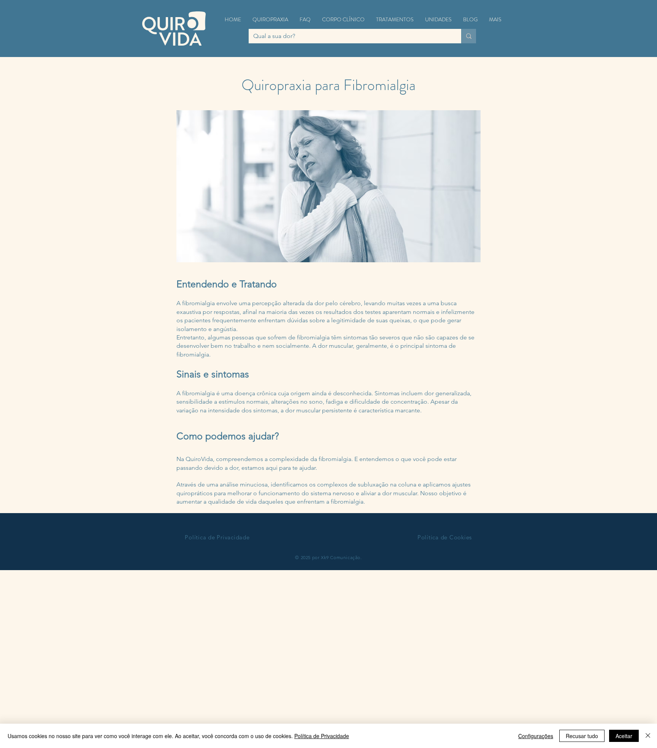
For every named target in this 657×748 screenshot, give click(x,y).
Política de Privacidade (321, 736)
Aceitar (624, 736)
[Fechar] (647, 736)
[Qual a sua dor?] (468, 36)
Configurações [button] (535, 736)
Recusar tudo (582, 736)
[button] (270, 19)
